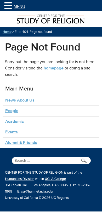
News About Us (20, 100)
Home (7, 32)
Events (11, 132)
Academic (14, 121)
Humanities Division (19, 179)
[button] (9, 6)
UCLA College (55, 179)
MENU (19, 6)
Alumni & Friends (21, 142)
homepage (54, 68)
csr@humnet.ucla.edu (37, 191)
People (11, 110)
